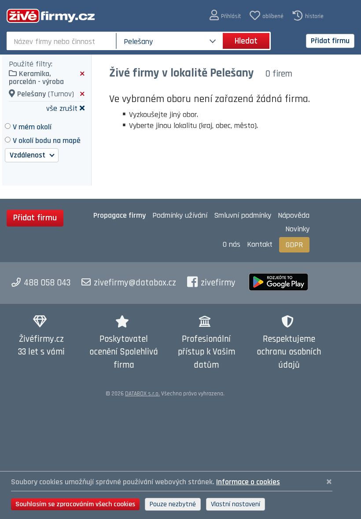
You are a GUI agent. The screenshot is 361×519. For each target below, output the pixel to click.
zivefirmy (218, 283)
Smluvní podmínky (242, 215)
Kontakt (260, 244)
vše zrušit (61, 108)
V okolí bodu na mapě (47, 140)
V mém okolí (32, 127)
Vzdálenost (28, 155)
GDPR (294, 245)
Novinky (297, 229)
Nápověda (293, 215)
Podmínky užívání (179, 215)
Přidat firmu (330, 41)
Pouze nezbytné (173, 504)
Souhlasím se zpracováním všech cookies (75, 504)
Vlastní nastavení (235, 504)
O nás (231, 244)
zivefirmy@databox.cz (135, 283)
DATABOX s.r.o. (142, 394)
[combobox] (62, 41)
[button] (225, 16)
